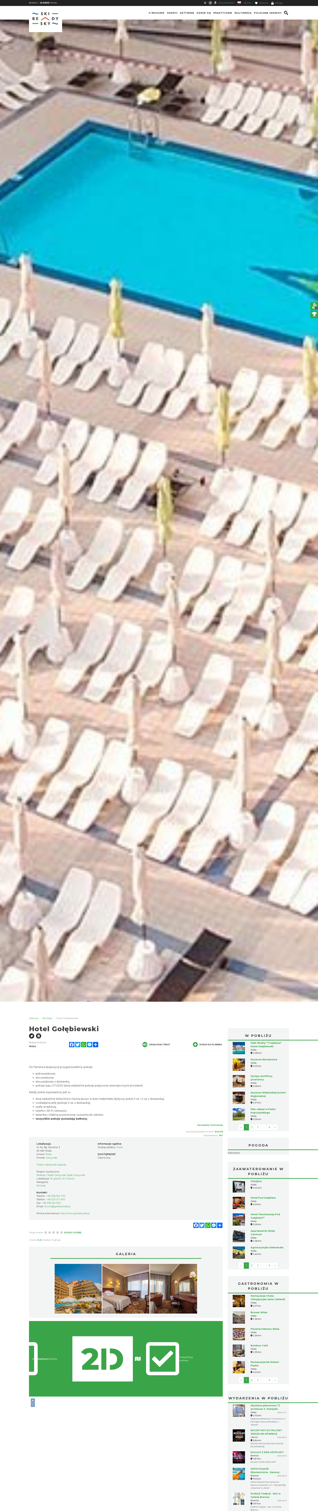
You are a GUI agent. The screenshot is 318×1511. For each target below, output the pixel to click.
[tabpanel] (78, 1289)
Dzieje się (204, 13)
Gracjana (256, 1202)
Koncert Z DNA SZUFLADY (267, 1473)
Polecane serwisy (268, 13)
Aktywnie (187, 13)
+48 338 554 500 (51, 1202)
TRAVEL (48, 2)
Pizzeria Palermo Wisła (265, 1349)
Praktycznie (222, 13)
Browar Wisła (259, 1333)
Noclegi (40, 1185)
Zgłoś (219, 1131)
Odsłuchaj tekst (159, 1044)
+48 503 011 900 (55, 1199)
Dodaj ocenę (72, 1232)
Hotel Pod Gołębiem (263, 1218)
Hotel (119, 1147)
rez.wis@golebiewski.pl (57, 1206)
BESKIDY (33, 2)
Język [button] (247, 3)
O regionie (156, 13)
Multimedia (243, 13)
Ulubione (263, 3)
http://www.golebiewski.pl (75, 1213)
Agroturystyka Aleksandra (267, 1268)
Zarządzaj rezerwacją (210, 1125)
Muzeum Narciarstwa (264, 1059)
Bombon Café (259, 1366)
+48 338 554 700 (56, 1195)
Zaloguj (279, 3)
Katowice (258, 1163)
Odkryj (172, 13)
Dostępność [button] (226, 3)
